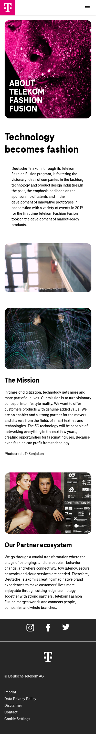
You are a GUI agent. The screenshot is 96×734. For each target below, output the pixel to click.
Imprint (10, 692)
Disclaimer (13, 706)
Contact (10, 712)
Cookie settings (17, 719)
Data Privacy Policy (20, 699)
